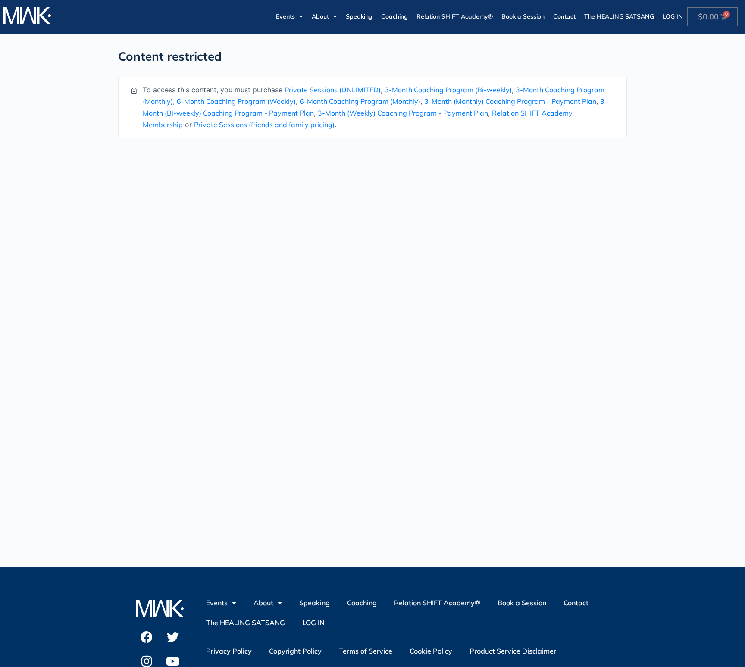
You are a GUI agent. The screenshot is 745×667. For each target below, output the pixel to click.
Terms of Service (365, 651)
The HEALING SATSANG (619, 16)
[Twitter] (173, 637)
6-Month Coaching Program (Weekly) (236, 101)
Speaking (359, 16)
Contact (564, 16)
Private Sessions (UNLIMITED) (333, 89)
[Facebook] (147, 637)
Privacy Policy (229, 651)
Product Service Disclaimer (513, 651)
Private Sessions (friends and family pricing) (264, 124)
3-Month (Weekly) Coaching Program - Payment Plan (403, 113)
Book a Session (523, 16)
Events (285, 16)
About (320, 16)
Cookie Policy (431, 651)
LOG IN (673, 16)
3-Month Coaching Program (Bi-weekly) (448, 89)
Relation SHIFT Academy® (454, 16)
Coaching (394, 16)
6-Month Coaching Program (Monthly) (360, 101)
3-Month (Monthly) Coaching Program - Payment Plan (510, 101)
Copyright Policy (295, 651)
